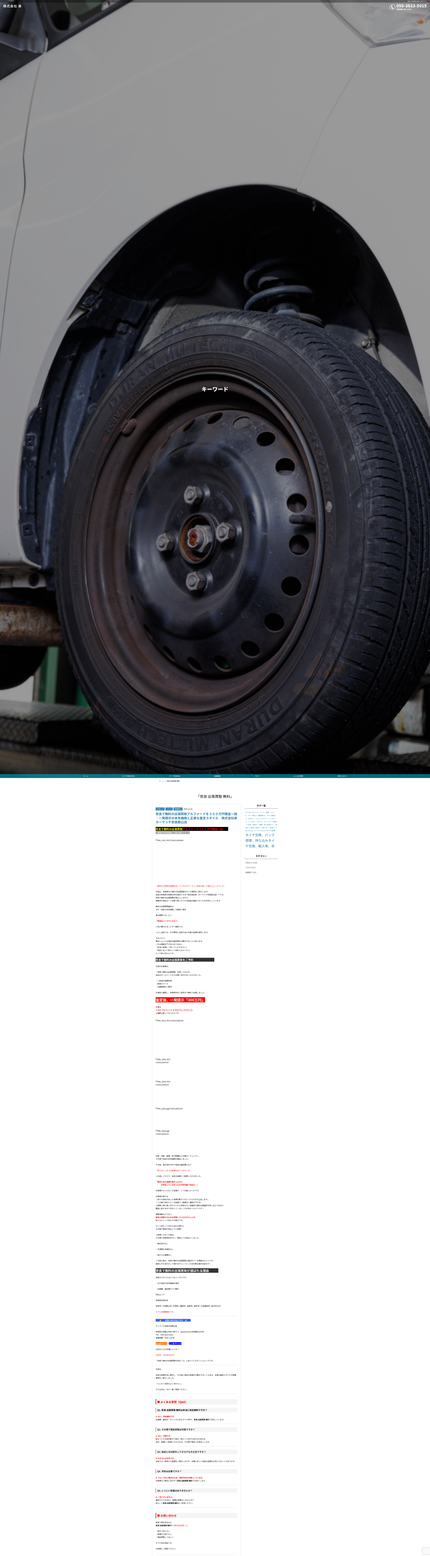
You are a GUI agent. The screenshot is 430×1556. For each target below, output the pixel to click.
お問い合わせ (342, 776)
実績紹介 (178, 809)
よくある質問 (298, 776)
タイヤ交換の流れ (128, 776)
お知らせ (160, 809)
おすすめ (248, 812)
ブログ (257, 776)
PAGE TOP (426, 1554)
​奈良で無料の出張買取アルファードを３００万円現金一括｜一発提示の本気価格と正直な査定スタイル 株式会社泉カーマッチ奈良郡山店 (196, 818)
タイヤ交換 (270, 830)
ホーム (85, 776)
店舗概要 (217, 776)
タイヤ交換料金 (174, 776)
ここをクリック (175, 1343)
